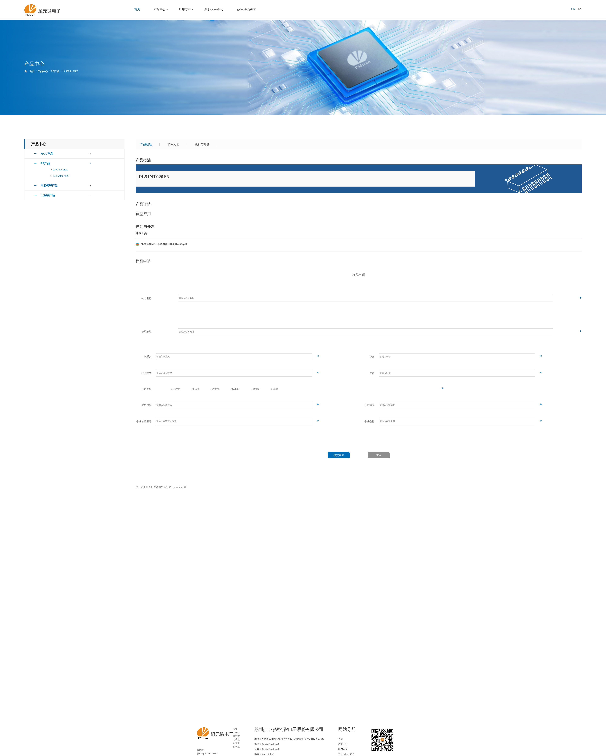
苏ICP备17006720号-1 (207, 754)
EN (580, 8)
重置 (378, 455)
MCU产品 (47, 153)
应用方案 (184, 9)
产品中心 (159, 9)
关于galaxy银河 (213, 9)
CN (573, 8)
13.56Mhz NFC (70, 71)
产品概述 (146, 144)
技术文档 (173, 144)
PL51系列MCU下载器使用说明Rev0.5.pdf (163, 244)
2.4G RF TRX (60, 169)
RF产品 (55, 71)
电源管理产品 (49, 185)
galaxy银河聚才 (246, 9)
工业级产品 (48, 195)
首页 (137, 9)
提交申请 (339, 455)
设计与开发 (202, 144)
